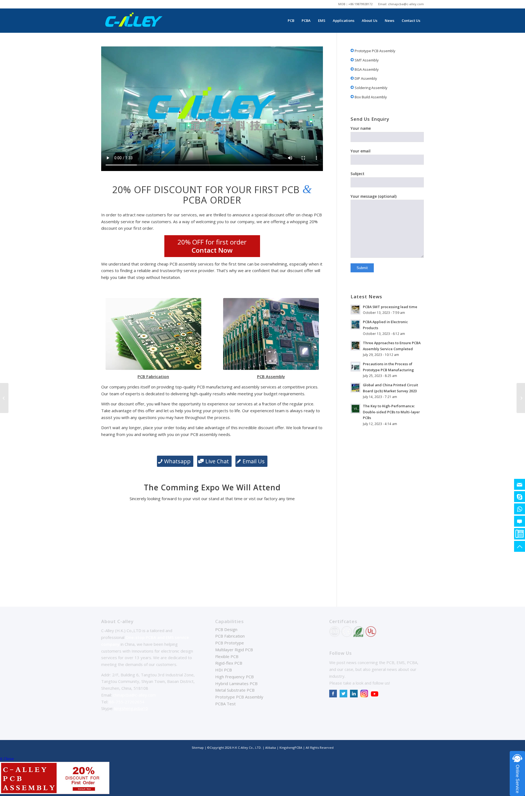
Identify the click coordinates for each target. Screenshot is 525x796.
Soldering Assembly (370, 87)
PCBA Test (225, 703)
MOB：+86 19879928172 (355, 4)
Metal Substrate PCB (235, 690)
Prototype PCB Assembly (374, 50)
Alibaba (271, 747)
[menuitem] (355, 4)
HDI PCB (223, 670)
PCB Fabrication (230, 636)
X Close (7, 758)
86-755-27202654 (126, 701)
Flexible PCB (226, 656)
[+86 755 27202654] (519, 533)
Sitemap (198, 747)
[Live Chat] (519, 521)
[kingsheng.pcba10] (519, 496)
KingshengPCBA (291, 747)
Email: (383, 4)
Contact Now (212, 250)
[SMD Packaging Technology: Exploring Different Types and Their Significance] (4, 398)
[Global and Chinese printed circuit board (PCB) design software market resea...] (521, 398)
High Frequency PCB (234, 676)
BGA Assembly (366, 69)
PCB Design (226, 629)
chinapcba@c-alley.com (406, 4)
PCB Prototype (229, 642)
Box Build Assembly (370, 97)
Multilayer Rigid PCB (234, 649)
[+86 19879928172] (519, 508)
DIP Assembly (365, 78)
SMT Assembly (366, 60)
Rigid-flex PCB (228, 663)
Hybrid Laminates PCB (236, 683)
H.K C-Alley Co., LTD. (247, 747)
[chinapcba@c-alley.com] (519, 484)
